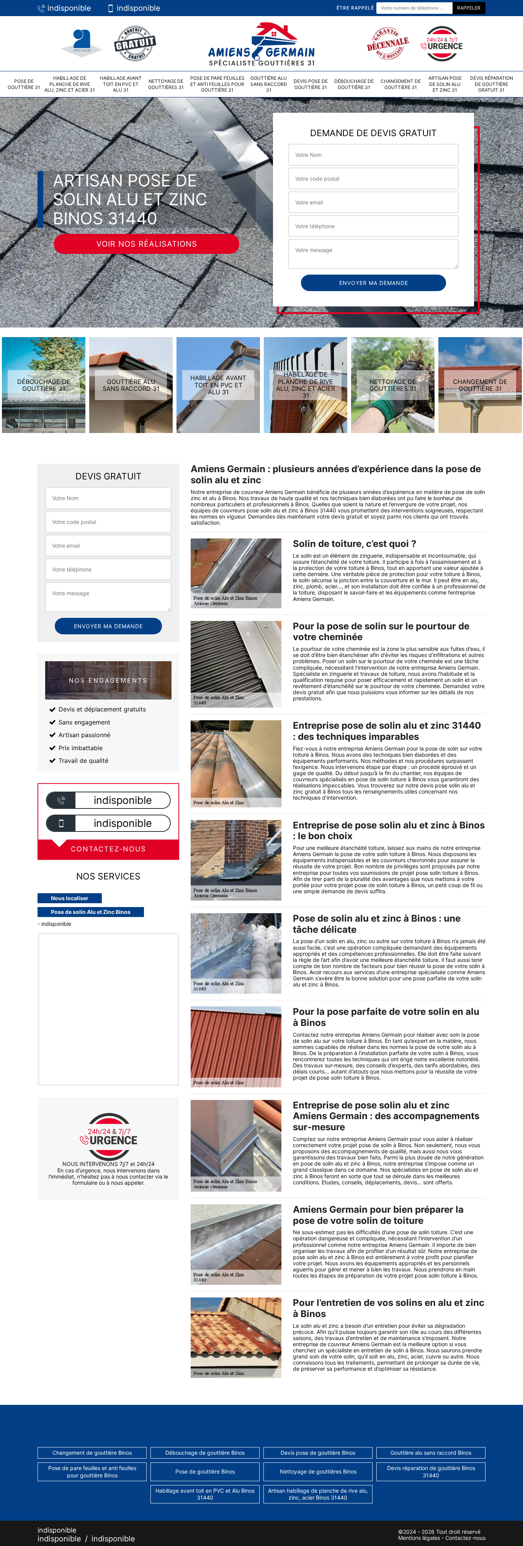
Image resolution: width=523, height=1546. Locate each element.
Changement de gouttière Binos (92, 1452)
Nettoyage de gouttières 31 (166, 84)
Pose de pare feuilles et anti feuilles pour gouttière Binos (92, 1471)
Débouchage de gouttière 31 (354, 84)
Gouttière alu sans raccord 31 (268, 84)
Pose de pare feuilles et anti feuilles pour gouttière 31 (217, 84)
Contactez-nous (465, 1537)
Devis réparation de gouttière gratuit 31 (491, 84)
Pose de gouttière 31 (24, 84)
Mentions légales (419, 1537)
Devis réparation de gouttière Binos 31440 (431, 1471)
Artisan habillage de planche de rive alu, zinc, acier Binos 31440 (318, 1494)
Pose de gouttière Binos (205, 1471)
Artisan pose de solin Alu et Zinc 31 (445, 84)
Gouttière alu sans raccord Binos (431, 1452)
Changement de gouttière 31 (401, 84)
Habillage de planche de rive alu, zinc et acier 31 (69, 84)
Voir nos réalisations (146, 244)
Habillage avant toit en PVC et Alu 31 (121, 84)
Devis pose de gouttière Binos (318, 1452)
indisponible (68, 8)
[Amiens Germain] (261, 43)
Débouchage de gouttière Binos (205, 1452)
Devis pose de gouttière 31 (311, 84)
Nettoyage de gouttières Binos (318, 1471)
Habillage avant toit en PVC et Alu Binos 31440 (205, 1494)
